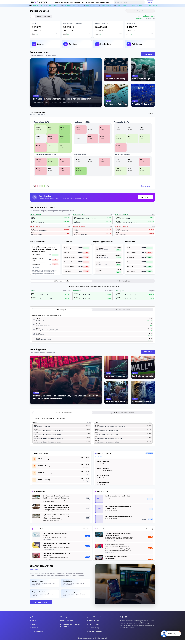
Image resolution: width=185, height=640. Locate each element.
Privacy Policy (94, 624)
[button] (45, 29)
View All (147, 54)
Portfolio (84, 2)
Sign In (150, 2)
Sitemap (35, 624)
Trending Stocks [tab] (63, 310)
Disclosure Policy (95, 631)
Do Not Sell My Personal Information (70, 625)
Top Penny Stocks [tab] (124, 281)
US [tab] (33, 17)
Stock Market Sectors (97, 617)
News (97, 2)
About (34, 617)
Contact (35, 628)
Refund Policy (94, 628)
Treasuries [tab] (47, 17)
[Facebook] (121, 617)
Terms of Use (94, 620)
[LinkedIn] (123, 617)
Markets (70, 2)
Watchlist (77, 2)
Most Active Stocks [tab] (124, 310)
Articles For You (66, 620)
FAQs (34, 620)
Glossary (63, 617)
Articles (102, 2)
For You (63, 2)
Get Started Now (41, 602)
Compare (91, 2)
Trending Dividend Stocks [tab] (64, 413)
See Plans (144, 197)
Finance (58, 2)
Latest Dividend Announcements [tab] (123, 413)
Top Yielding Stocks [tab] (62, 281)
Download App (37, 631)
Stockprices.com (147, 186)
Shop (107, 2)
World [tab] (39, 17)
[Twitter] (126, 617)
